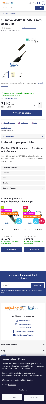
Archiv (3, 355)
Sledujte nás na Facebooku (25, 331)
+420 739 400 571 (25, 328)
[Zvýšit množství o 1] (40, 103)
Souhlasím (34, 398)
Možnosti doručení (11, 98)
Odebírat (38, 285)
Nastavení (23, 390)
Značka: (6, 128)
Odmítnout (12, 397)
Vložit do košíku (23, 113)
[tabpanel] (11, 230)
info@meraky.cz (24, 321)
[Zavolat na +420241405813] (30, 3)
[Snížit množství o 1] (40, 106)
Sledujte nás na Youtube (24, 335)
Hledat (40, 8)
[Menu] (43, 3)
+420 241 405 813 (25, 324)
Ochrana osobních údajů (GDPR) (30, 375)
